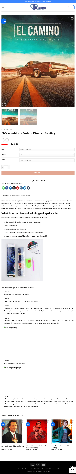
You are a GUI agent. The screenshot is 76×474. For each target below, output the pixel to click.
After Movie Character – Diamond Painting (62, 447)
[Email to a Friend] (14, 188)
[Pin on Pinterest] (17, 188)
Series (20, 183)
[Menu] (2, 7)
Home (3, 130)
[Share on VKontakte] (21, 188)
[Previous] (5, 61)
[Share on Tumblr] (28, 188)
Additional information (21, 196)
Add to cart (38, 173)
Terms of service (38, 468)
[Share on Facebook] (7, 188)
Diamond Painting (32, 206)
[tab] (6, 196)
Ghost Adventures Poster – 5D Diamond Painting (36, 447)
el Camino (7, 183)
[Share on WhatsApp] (3, 188)
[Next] (70, 61)
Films (12, 183)
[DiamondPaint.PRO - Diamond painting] (38, 7)
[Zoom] (4, 104)
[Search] (68, 7)
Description (6, 196)
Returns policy (51, 468)
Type (3, 160)
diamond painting (29, 213)
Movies (9, 130)
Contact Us (20, 468)
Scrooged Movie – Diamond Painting (12, 446)
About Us (28, 468)
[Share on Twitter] (10, 188)
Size (3, 149)
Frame (3, 154)
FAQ (58, 468)
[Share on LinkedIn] (24, 188)
